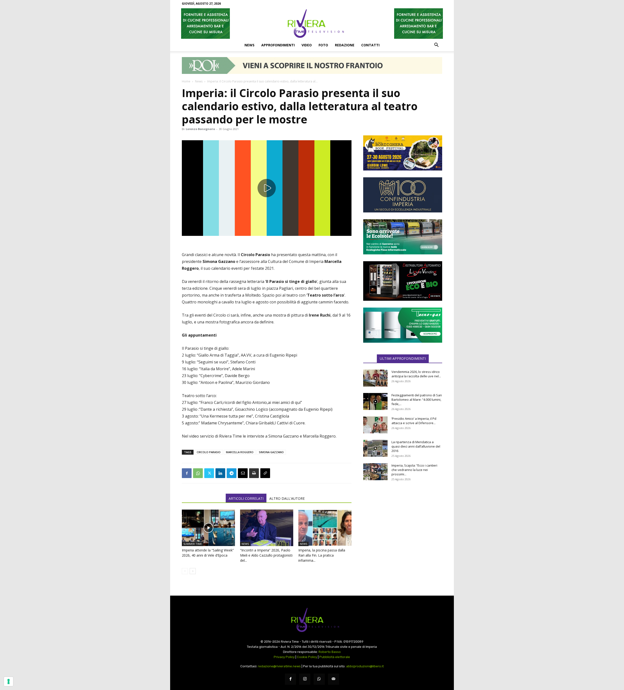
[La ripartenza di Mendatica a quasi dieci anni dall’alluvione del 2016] (375, 448)
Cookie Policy (307, 657)
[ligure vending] (402, 281)
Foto (323, 45)
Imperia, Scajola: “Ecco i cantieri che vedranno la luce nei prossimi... (414, 469)
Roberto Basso (330, 652)
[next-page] (193, 571)
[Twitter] (209, 473)
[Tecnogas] (402, 325)
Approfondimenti (278, 45)
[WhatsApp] (198, 473)
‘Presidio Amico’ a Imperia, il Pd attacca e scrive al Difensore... (413, 420)
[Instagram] (304, 679)
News (249, 45)
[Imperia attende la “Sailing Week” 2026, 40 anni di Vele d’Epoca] (208, 528)
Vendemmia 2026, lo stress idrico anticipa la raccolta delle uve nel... (416, 374)
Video (307, 45)
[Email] (243, 473)
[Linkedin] (220, 473)
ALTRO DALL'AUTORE (287, 498)
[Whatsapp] (319, 679)
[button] (436, 45)
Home (186, 81)
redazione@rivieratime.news (279, 666)
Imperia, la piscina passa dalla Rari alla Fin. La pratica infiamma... (321, 555)
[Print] (254, 473)
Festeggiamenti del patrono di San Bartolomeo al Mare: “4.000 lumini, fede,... (416, 399)
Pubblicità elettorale (334, 657)
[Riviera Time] (312, 23)
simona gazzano (271, 452)
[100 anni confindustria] (402, 194)
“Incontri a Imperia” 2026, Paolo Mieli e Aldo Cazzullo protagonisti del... (266, 555)
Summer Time (192, 544)
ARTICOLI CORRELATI (246, 498)
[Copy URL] (265, 473)
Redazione (344, 45)
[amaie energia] (402, 236)
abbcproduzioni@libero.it (365, 666)
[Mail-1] (333, 679)
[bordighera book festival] (402, 152)
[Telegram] (231, 473)
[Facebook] (187, 473)
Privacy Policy (284, 657)
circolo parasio (209, 452)
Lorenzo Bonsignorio (200, 129)
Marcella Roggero (240, 452)
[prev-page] (185, 571)
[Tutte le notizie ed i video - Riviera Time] (312, 620)
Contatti (370, 45)
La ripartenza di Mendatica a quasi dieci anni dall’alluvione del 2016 (415, 446)
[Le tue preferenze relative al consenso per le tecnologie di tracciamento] (8, 681)
